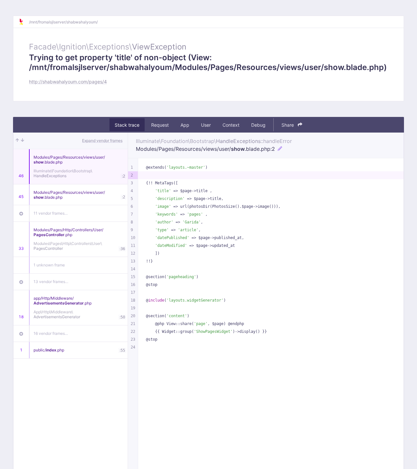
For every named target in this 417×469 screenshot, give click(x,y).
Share (288, 125)
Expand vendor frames (102, 140)
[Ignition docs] (24, 22)
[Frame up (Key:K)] (17, 141)
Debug (258, 125)
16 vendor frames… (51, 333)
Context (231, 125)
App (184, 125)
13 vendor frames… (51, 281)
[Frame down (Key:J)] (22, 141)
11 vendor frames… (51, 213)
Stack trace (127, 125)
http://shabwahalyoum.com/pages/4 (68, 81)
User (206, 125)
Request (160, 125)
